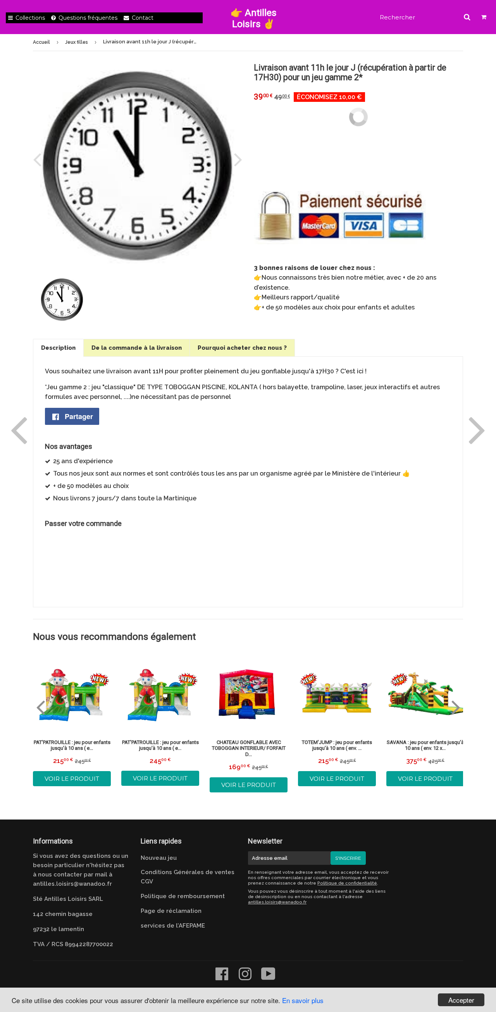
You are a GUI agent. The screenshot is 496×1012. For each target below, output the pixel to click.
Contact (142, 17)
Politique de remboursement (183, 896)
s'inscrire (348, 858)
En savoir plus (303, 1000)
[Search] (467, 17)
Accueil (41, 42)
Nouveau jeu (159, 857)
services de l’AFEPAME (173, 925)
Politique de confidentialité (347, 883)
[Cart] (484, 17)
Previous (39, 159)
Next (236, 159)
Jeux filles (76, 42)
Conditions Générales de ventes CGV (187, 877)
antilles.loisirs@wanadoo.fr (72, 883)
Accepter (461, 1000)
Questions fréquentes (88, 17)
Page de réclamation (171, 910)
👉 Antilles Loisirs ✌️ (254, 18)
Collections (30, 17)
